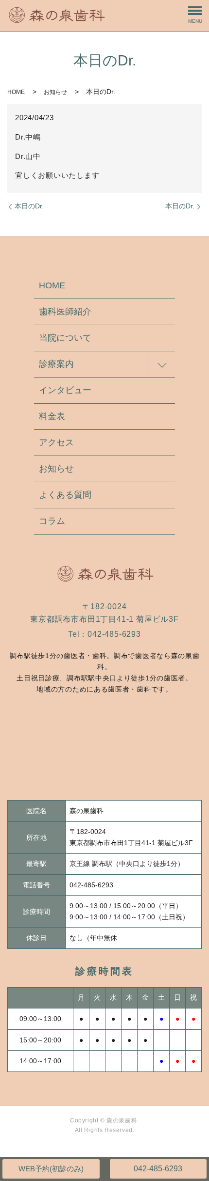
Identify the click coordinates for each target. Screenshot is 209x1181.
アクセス (56, 442)
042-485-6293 (158, 1169)
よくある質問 (65, 495)
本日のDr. (29, 206)
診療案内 (56, 364)
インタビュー (65, 390)
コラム (52, 521)
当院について (65, 338)
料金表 (52, 416)
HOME (16, 92)
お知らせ (55, 92)
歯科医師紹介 (65, 311)
